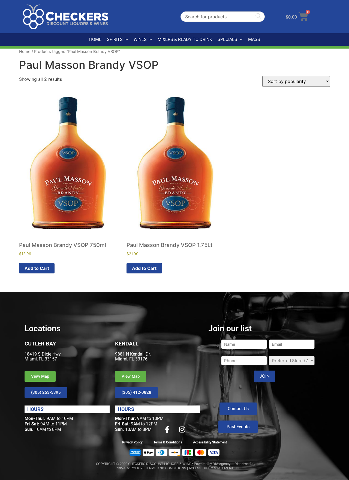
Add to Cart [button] (37, 268)
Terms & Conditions (168, 442)
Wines (140, 39)
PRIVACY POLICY (129, 468)
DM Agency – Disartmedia (233, 464)
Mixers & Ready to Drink (185, 39)
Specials (227, 39)
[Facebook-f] (167, 429)
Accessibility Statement (210, 442)
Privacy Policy (132, 442)
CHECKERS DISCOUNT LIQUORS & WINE (159, 464)
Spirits (115, 39)
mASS (254, 39)
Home (95, 39)
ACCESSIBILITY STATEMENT (211, 468)
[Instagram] (182, 429)
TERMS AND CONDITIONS (165, 468)
